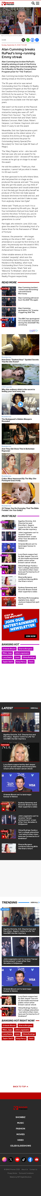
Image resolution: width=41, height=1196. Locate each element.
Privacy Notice (12, 1173)
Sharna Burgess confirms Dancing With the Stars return (28, 579)
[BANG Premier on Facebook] (30, 1159)
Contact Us (33, 1169)
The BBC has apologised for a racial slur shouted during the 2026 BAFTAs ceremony (28, 322)
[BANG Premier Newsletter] (36, 1159)
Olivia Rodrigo (29, 657)
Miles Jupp (7, 653)
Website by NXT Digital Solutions (20, 1177)
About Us (25, 1169)
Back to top (19, 1086)
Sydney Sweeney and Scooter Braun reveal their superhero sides (27, 589)
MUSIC (20, 1123)
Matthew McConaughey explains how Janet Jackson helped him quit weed (28, 601)
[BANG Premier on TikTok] (23, 1159)
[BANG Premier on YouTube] (17, 1159)
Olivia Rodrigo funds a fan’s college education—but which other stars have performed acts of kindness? (28, 570)
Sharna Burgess (25, 649)
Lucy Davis (7, 657)
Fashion (20, 1129)
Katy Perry (21, 662)
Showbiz (20, 1117)
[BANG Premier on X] (10, 1159)
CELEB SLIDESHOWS (20, 1146)
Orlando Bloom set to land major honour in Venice (27, 546)
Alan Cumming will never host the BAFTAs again (28, 299)
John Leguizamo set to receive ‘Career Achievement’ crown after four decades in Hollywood (28, 536)
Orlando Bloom (9, 649)
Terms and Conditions (26, 1173)
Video (20, 1140)
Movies (21, 1134)
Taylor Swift (8, 662)
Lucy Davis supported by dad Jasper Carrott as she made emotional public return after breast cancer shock (28, 558)
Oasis (31, 662)
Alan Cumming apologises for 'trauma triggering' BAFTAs (28, 310)
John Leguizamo (22, 653)
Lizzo (17, 657)
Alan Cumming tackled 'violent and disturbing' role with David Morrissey (28, 290)
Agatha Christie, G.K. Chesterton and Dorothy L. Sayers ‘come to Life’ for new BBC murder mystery (27, 525)
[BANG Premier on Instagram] (4, 1159)
